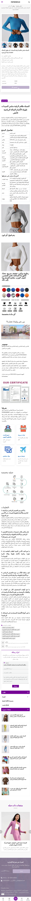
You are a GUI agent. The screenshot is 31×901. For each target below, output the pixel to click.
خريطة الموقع (10, 892)
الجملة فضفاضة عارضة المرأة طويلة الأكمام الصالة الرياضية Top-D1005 (18, 778)
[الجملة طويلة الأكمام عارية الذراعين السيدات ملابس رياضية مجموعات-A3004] (5, 718)
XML (16, 892)
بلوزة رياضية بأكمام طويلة (8, 638)
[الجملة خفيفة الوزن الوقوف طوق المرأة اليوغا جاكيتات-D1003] (15, 826)
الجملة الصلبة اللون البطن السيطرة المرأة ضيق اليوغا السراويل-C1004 (18, 726)
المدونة (3, 892)
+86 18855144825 (12, 877)
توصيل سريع (21, 456)
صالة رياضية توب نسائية (8, 627)
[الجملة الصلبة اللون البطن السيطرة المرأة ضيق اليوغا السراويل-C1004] (5, 728)
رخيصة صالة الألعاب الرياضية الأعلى (10, 634)
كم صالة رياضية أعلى (7, 632)
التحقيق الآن (15, 87)
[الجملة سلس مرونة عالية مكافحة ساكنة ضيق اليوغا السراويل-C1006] (5, 739)
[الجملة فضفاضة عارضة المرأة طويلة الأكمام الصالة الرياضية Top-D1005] (5, 781)
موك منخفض (6, 456)
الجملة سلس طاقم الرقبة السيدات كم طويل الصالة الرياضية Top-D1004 (15, 664)
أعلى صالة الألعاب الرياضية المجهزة (10, 629)
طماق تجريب (5, 705)
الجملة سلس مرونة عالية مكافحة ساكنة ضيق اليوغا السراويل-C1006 (18, 736)
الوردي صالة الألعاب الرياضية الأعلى (10, 636)
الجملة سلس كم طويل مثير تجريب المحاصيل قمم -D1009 (18, 789)
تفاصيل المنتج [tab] (4, 100)
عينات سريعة (21, 435)
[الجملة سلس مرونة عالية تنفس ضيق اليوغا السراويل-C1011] (5, 749)
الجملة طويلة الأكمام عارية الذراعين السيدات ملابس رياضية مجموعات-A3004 (17, 715)
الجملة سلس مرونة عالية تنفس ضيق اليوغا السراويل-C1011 (17, 747)
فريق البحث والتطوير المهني (7, 436)
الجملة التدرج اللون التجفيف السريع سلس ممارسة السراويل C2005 (18, 757)
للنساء (3, 697)
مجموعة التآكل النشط (7, 701)
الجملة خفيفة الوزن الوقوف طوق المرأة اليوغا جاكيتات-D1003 (15, 844)
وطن (13, 6)
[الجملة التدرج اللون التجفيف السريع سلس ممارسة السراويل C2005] (5, 760)
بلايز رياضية (19, 6)
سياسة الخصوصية (24, 892)
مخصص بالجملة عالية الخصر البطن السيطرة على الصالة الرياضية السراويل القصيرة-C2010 (18, 768)
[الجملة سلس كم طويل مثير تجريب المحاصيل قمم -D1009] (5, 791)
